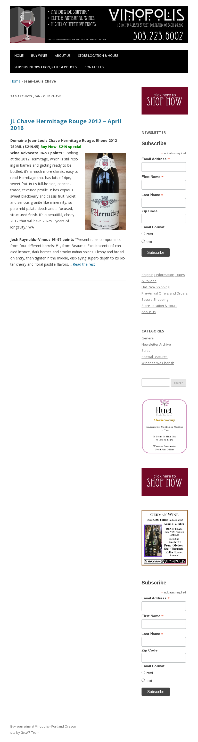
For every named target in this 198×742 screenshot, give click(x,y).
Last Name (152, 194)
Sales (146, 350)
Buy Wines (39, 55)
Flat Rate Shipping (155, 287)
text (149, 242)
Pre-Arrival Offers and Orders (165, 293)
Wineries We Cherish (158, 363)
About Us (62, 55)
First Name (152, 176)
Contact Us (94, 67)
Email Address (156, 159)
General (148, 338)
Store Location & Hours (98, 55)
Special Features (155, 356)
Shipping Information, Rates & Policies (45, 67)
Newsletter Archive (156, 344)
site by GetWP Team (24, 732)
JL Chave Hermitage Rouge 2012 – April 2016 (65, 124)
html (149, 234)
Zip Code (150, 211)
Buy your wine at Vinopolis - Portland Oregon (43, 726)
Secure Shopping (155, 299)
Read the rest (84, 264)
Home (18, 55)
